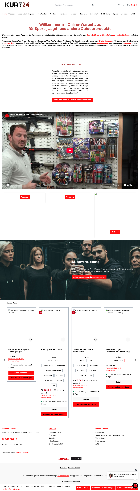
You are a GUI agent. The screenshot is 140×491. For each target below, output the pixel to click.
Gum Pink (59, 375)
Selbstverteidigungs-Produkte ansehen (89, 277)
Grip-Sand (48, 375)
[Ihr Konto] (123, 5)
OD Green (49, 380)
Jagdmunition (103, 43)
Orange (59, 380)
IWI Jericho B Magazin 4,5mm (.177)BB (18, 350)
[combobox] (72, 5)
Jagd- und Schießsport (120, 35)
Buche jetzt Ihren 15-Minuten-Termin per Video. (72, 100)
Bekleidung (96, 35)
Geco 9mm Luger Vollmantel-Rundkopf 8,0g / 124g (118, 350)
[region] (70, 360)
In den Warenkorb (21, 373)
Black (50, 361)
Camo (57, 361)
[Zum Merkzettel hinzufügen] (31, 339)
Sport (89, 35)
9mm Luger (118, 361)
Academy (25, 197)
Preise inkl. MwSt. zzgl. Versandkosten (16, 360)
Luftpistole (127, 43)
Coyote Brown (48, 365)
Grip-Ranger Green (53, 370)
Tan (53, 385)
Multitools (70, 197)
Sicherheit (106, 35)
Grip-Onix (61, 365)
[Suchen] (92, 5)
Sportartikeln (10, 43)
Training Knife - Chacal (51, 349)
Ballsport (115, 232)
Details (54, 409)
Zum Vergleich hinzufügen (21, 378)
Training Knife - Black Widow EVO (83, 350)
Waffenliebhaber (105, 41)
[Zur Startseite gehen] (17, 5)
